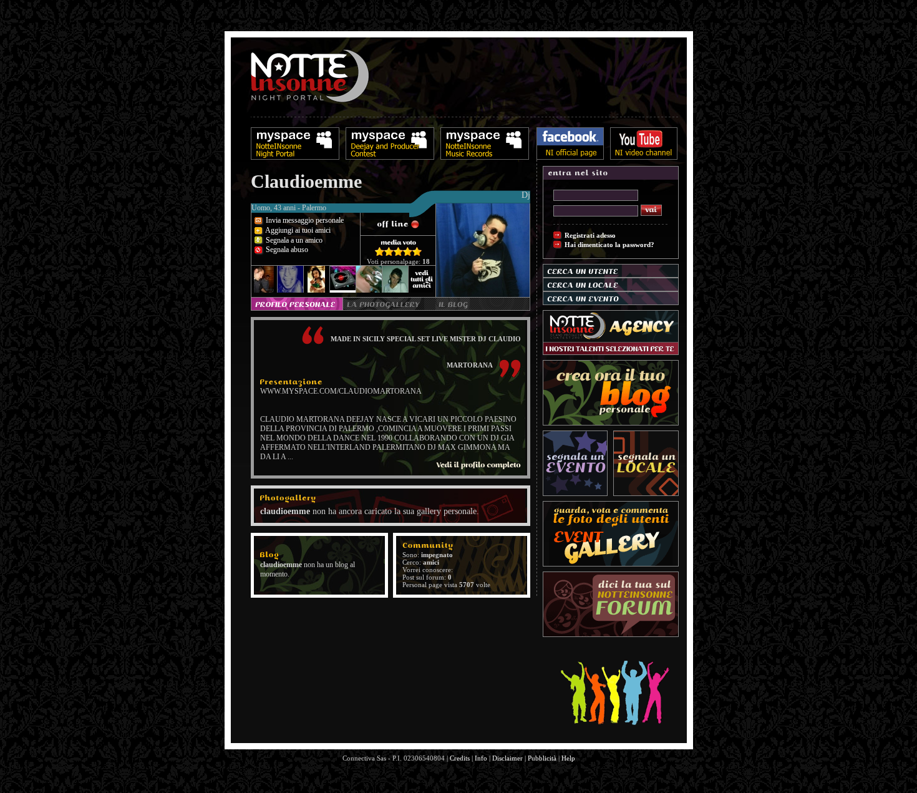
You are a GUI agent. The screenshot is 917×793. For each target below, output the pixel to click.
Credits (460, 758)
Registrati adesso (590, 235)
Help (568, 758)
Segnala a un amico (293, 240)
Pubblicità (542, 758)
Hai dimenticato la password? (609, 244)
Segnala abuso (286, 249)
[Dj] (390, 217)
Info (481, 758)
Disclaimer (507, 758)
